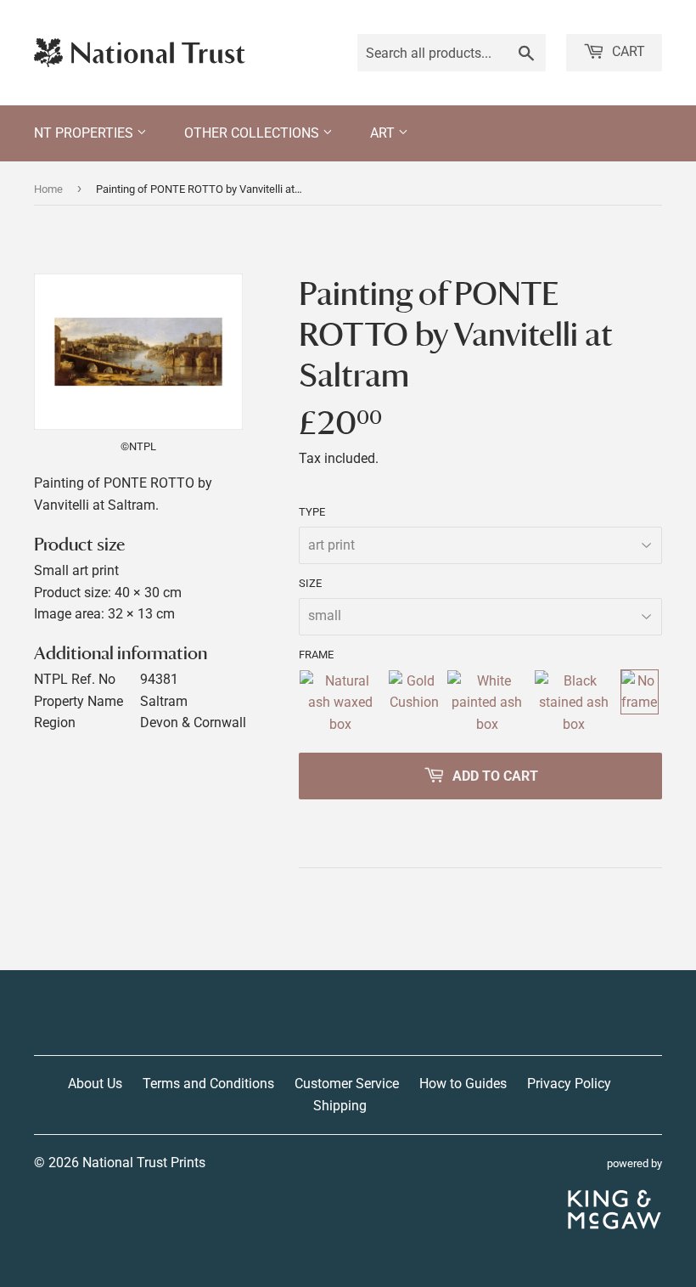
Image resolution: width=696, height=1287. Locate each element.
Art (384, 133)
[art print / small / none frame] (639, 703)
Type (312, 511)
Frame (316, 654)
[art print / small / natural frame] (340, 703)
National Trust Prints (143, 1162)
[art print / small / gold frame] (414, 703)
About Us (95, 1083)
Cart (627, 51)
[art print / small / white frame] (486, 703)
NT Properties (85, 133)
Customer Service (347, 1083)
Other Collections (253, 133)
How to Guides (463, 1083)
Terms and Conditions (208, 1083)
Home (48, 189)
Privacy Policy (569, 1083)
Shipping (340, 1106)
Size (310, 583)
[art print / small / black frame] (574, 703)
